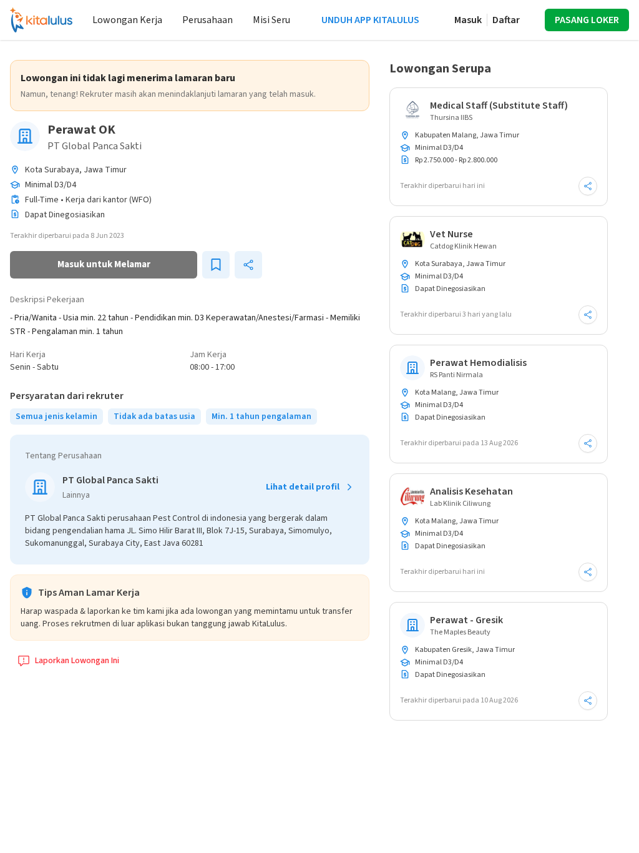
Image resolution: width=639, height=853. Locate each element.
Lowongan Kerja (127, 20)
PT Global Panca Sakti (94, 146)
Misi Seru (271, 20)
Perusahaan (207, 20)
